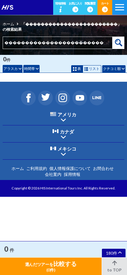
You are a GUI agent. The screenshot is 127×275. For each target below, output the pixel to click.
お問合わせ (103, 168)
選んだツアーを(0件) (51, 266)
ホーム (8, 24)
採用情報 (72, 174)
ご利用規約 (36, 168)
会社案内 (53, 174)
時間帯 (29, 68)
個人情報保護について (70, 168)
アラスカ (11, 68)
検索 (118, 43)
